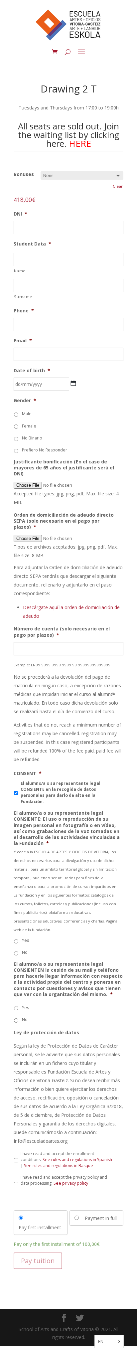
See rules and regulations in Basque (58, 1165)
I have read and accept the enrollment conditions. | (66, 1160)
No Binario (32, 438)
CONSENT (28, 773)
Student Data (32, 244)
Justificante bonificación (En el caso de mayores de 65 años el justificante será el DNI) (64, 468)
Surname (23, 296)
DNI (20, 214)
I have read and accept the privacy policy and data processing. (64, 1180)
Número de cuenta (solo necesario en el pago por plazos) (62, 632)
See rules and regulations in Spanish (77, 1159)
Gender (25, 401)
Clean (118, 186)
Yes (25, 940)
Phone (24, 311)
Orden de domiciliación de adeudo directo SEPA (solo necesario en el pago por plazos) (64, 521)
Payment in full (101, 1218)
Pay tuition (38, 1260)
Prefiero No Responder (44, 450)
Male (27, 414)
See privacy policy (71, 1183)
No (25, 952)
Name (20, 270)
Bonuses (24, 174)
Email (23, 341)
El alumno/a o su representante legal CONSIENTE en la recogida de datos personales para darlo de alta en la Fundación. (60, 792)
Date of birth (32, 371)
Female (29, 426)
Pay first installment (40, 1227)
